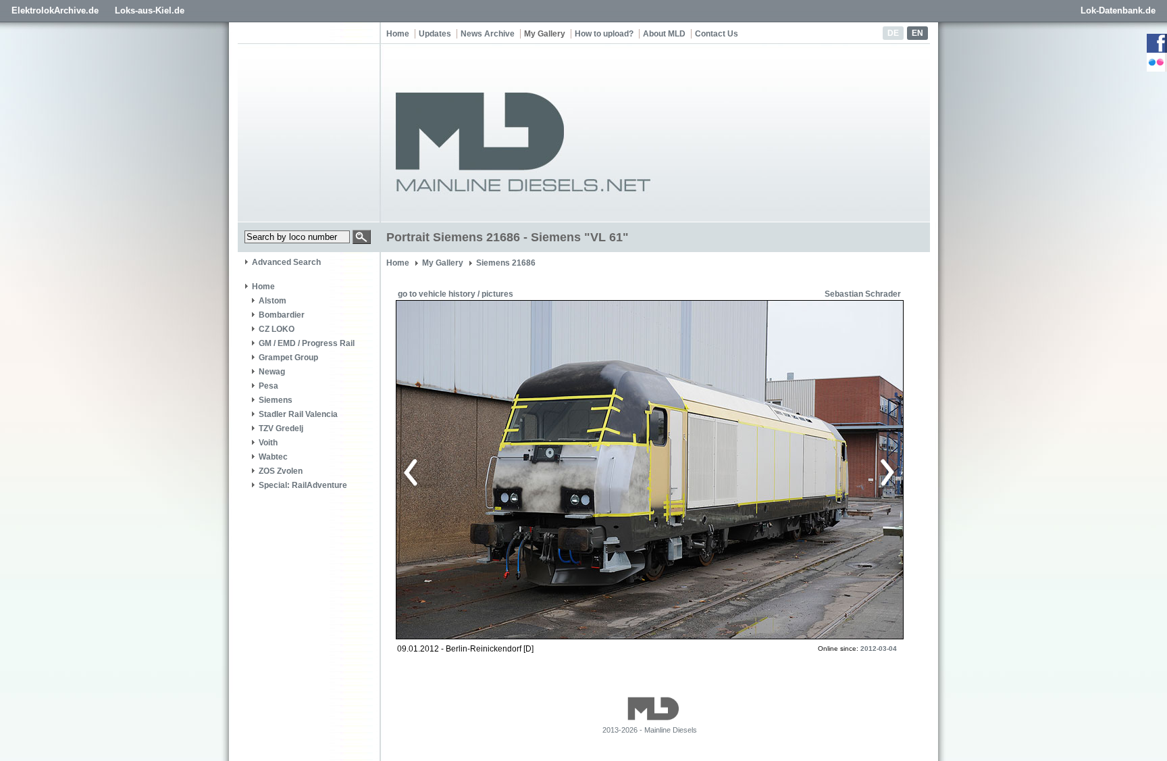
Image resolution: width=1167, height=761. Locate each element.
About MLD (664, 34)
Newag (272, 371)
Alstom (272, 300)
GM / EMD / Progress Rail (307, 343)
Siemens (275, 400)
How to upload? (604, 34)
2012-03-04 (878, 648)
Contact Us (716, 34)
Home (397, 34)
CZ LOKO (276, 329)
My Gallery (544, 34)
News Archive (488, 34)
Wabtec (273, 457)
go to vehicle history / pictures (455, 294)
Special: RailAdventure (303, 485)
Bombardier (282, 315)
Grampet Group (288, 357)
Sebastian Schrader (863, 294)
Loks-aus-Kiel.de (149, 10)
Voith (268, 442)
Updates (435, 34)
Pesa (268, 386)
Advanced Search (286, 262)
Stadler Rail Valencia (298, 414)
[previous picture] (526, 470)
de (893, 33)
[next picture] (769, 470)
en (917, 33)
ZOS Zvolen (281, 471)
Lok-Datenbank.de (1118, 10)
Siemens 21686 (506, 263)
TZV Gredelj (281, 428)
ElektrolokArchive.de (55, 10)
